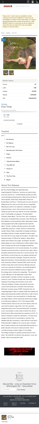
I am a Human (21, 389)
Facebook (20, 375)
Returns (22, 403)
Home (2, 33)
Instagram (20, 378)
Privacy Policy (5, 404)
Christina (8, 33)
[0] (37, 2)
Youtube (20, 377)
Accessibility (32, 403)
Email (20, 380)
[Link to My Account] (32, 2)
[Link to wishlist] (28, 2)
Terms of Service (14, 404)
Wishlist (20, 124)
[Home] (7, 6)
